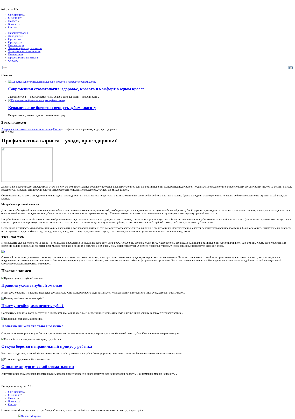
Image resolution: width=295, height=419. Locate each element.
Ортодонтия (15, 42)
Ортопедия (14, 39)
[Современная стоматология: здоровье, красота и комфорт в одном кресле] (52, 81)
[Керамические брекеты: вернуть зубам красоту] (36, 100)
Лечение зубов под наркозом (25, 48)
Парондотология (18, 32)
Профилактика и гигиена (23, 57)
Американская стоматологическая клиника (26, 129)
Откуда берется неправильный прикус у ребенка (46, 346)
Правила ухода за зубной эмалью (31, 285)
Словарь (13, 60)
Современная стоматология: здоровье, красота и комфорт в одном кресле (76, 89)
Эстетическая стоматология (24, 51)
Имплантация (16, 45)
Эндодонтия (15, 36)
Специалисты (16, 14)
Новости (13, 20)
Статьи (12, 27)
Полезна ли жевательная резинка (32, 326)
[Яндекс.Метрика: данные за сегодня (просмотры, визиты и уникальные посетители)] (29, 416)
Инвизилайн (15, 54)
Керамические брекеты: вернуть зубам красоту (52, 107)
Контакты (14, 24)
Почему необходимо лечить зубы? (32, 305)
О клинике (14, 17)
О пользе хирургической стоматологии (37, 366)
